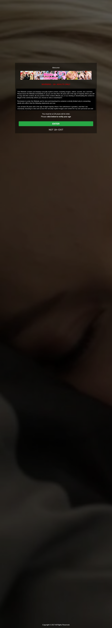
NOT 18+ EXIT (56, 129)
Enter (56, 124)
